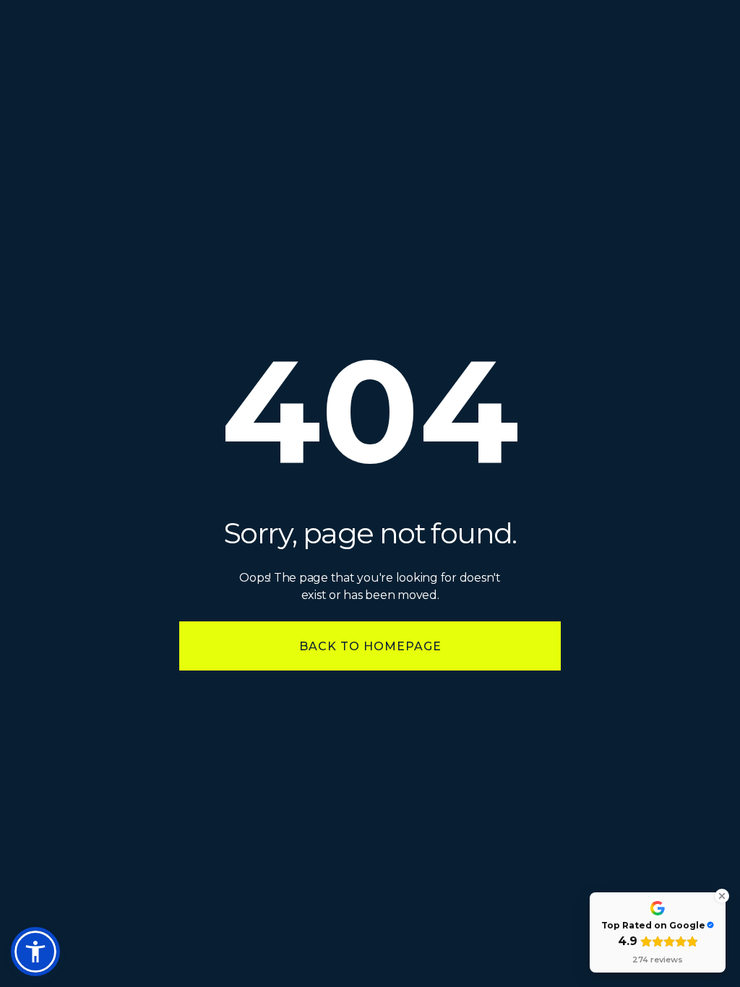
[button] (35, 952)
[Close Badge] (722, 896)
